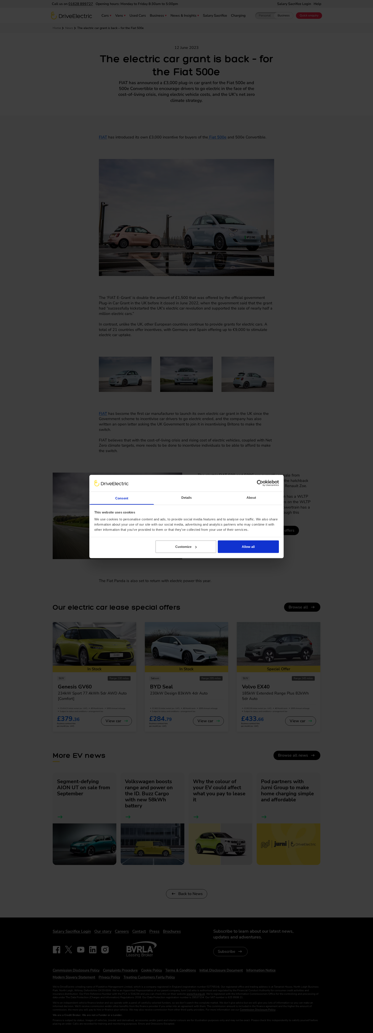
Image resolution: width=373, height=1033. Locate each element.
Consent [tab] (121, 498)
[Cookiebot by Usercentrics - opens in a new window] (260, 483)
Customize (183, 547)
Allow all (248, 547)
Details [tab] (186, 497)
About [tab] (251, 497)
